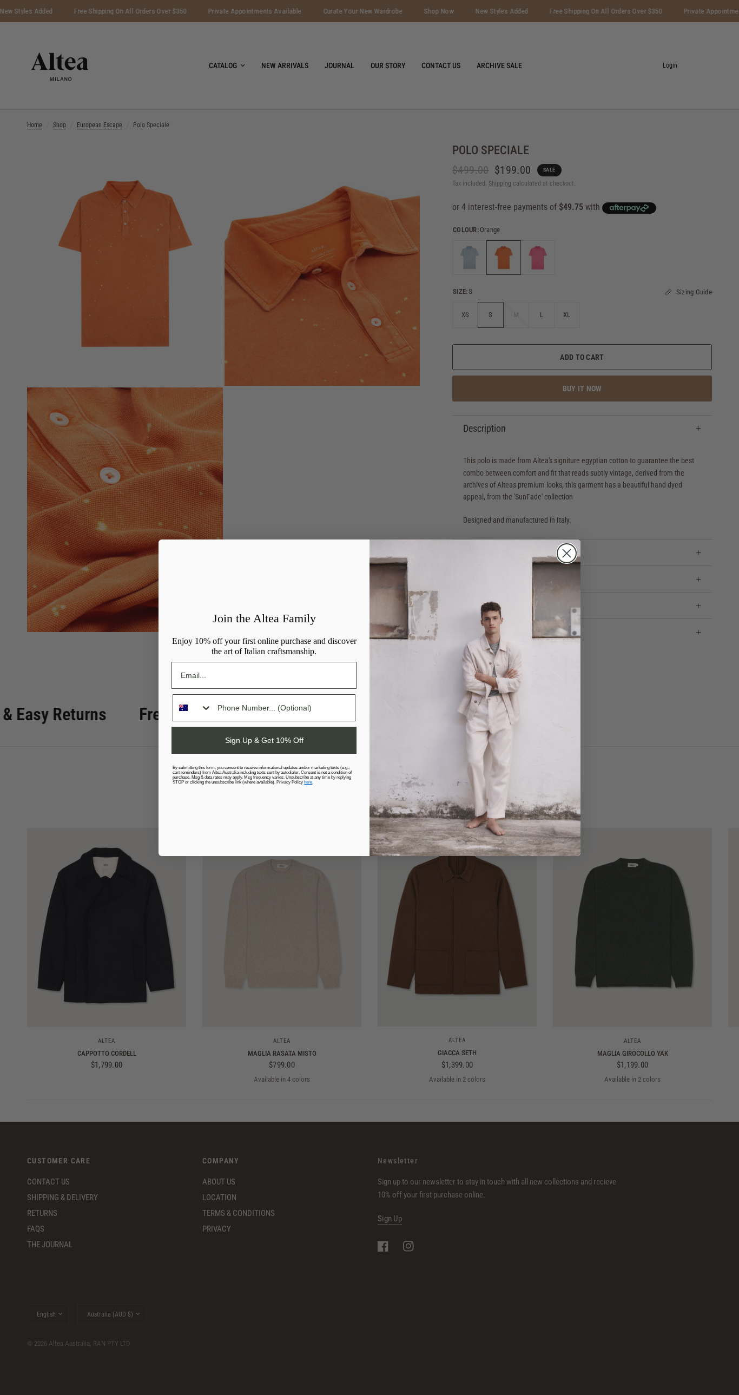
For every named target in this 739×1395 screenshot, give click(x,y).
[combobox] (192, 708)
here (308, 782)
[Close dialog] (566, 553)
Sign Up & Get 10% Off (264, 740)
